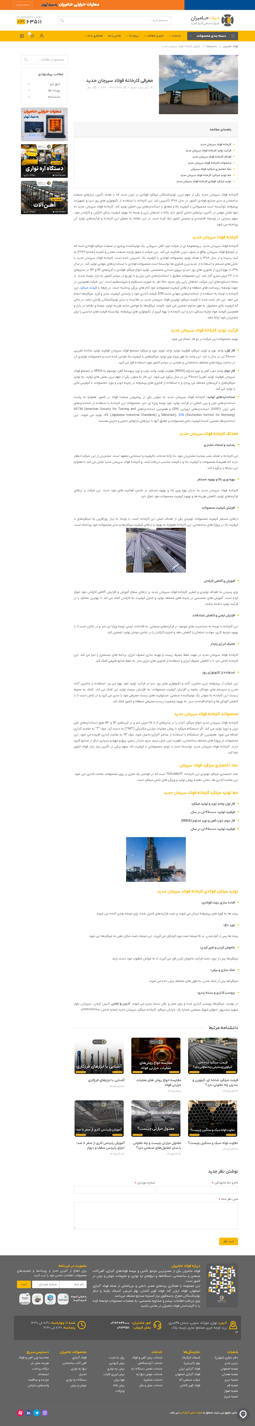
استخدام (43, 1374)
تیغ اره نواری (79, 1369)
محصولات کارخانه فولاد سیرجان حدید (209, 163)
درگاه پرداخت (40, 1369)
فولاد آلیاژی (79, 1358)
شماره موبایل (145, 1183)
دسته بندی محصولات (211, 36)
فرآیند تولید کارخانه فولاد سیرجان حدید (208, 151)
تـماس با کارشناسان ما (29, 17)
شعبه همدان (230, 1374)
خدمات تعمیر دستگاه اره (146, 1369)
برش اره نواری (116, 1369)
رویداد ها (54, 90)
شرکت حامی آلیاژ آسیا (190, 1412)
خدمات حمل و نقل (150, 1385)
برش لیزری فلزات (114, 1374)
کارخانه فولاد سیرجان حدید (215, 144)
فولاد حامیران (230, 46)
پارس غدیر (231, 1363)
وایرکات (120, 1391)
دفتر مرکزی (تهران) (226, 1358)
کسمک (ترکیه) (191, 1358)
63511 (30, 22)
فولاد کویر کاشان (190, 1385)
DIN (181, 415)
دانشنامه (211, 46)
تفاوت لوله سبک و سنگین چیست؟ (213, 1143)
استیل (83, 1374)
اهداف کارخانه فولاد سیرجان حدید (211, 157)
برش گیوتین (117, 1363)
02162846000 (120, 1323)
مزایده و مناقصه (38, 1380)
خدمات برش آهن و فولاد (147, 1358)
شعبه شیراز (231, 1397)
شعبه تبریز (231, 1380)
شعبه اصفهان (229, 1369)
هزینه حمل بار (40, 1363)
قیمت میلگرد (88, 288)
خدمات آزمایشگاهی (150, 1363)
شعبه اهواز (231, 1391)
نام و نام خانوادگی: (225, 1183)
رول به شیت (117, 1358)
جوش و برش (79, 1385)
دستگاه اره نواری (76, 1380)
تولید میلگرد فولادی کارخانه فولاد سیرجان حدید (203, 181)
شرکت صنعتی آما (189, 1380)
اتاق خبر (55, 84)
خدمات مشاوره (153, 1380)
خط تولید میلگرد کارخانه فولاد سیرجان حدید (205, 175)
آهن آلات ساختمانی (75, 1363)
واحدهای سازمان (38, 1385)
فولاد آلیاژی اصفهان (187, 1374)
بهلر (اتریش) (192, 1363)
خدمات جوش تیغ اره (149, 1374)
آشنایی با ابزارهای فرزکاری (106, 1080)
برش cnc (119, 1385)
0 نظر (90, 87)
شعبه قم (232, 1385)
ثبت (24, 1284)
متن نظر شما (228, 1199)
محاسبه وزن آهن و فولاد (34, 1358)
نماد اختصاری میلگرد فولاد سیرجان (211, 169)
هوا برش (119, 1380)
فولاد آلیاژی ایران (189, 1369)
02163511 (123, 1328)
